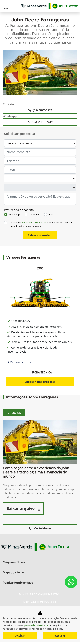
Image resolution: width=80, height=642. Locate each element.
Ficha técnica (42, 372)
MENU (6, 8)
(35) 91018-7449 (42, 122)
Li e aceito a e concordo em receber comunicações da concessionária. (40, 224)
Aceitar (20, 635)
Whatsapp (14, 214)
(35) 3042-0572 (42, 110)
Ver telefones (42, 528)
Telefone (34, 214)
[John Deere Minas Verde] (49, 6)
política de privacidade (36, 625)
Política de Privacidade (34, 222)
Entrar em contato (40, 235)
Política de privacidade (18, 582)
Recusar (60, 635)
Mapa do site (11, 572)
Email (52, 214)
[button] (6, 74)
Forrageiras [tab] (13, 412)
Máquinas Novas (14, 562)
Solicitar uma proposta (40, 382)
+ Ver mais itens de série (25, 362)
